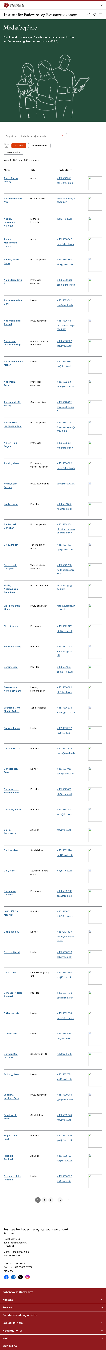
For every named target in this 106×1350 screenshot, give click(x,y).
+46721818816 (65, 931)
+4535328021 (64, 911)
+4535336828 (64, 280)
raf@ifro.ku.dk (64, 1160)
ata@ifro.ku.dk (65, 183)
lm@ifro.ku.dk (64, 366)
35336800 (14, 1255)
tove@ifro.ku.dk (65, 773)
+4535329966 (64, 1094)
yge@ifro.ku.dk (65, 1099)
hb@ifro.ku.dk (64, 508)
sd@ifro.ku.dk (64, 957)
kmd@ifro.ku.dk (65, 1018)
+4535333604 (64, 1013)
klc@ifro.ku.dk (64, 794)
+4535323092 (64, 646)
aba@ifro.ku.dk (65, 264)
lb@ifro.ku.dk (64, 732)
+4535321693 (64, 789)
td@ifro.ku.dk (64, 977)
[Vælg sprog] (94, 14)
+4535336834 (64, 707)
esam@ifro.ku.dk (66, 284)
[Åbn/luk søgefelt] (88, 14)
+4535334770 (64, 992)
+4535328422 (64, 402)
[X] (20, 1277)
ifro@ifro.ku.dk (21, 1251)
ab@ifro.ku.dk (64, 692)
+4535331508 (64, 667)
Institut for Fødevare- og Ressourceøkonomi (41, 14)
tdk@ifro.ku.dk (65, 916)
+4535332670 (64, 1115)
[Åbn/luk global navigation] (101, 5)
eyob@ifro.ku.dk (66, 483)
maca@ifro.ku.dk (66, 753)
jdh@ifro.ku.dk (64, 870)
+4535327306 (64, 1135)
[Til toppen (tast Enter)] (99, 1280)
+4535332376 (64, 850)
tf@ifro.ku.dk (64, 1181)
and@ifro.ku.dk (65, 855)
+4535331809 (64, 504)
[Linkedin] (13, 1277)
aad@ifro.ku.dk (65, 997)
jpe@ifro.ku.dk (64, 1140)
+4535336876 (64, 952)
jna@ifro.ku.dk (64, 218)
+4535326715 (64, 320)
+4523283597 (64, 728)
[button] (100, 14)
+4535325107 (64, 1155)
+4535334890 (64, 259)
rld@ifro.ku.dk (64, 1054)
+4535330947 (64, 239)
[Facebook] (6, 1277)
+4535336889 (64, 687)
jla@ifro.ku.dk (64, 345)
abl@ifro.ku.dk (64, 631)
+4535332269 (64, 891)
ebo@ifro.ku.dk (65, 671)
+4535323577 (64, 626)
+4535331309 (64, 422)
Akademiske (13, 152)
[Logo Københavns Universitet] (44, 5)
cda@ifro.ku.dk (65, 895)
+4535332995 (64, 972)
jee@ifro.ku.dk (64, 1079)
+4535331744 (64, 1074)
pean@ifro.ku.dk (66, 386)
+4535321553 (64, 178)
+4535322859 (64, 565)
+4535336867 (64, 1176)
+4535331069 (64, 768)
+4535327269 (64, 748)
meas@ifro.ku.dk (66, 468)
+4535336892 (64, 341)
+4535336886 (64, 463)
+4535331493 (64, 544)
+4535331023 (64, 361)
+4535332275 (64, 381)
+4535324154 (64, 524)
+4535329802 (64, 300)
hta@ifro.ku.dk (65, 447)
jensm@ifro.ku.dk (66, 712)
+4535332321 (64, 443)
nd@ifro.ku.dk (64, 1038)
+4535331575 (64, 1033)
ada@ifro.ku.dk (65, 305)
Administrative (39, 145)
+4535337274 (64, 809)
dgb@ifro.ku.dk (65, 549)
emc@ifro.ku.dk (65, 814)
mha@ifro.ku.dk (65, 244)
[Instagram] (27, 1277)
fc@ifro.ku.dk (64, 830)
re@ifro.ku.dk (64, 1120)
